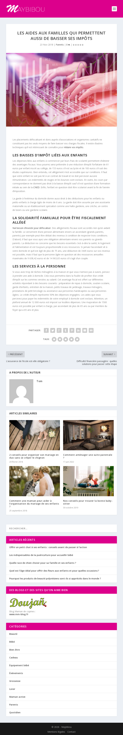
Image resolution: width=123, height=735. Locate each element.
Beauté (13, 633)
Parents (60, 44)
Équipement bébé (19, 665)
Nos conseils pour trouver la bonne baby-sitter (88, 502)
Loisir (12, 688)
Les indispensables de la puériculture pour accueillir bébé (41, 555)
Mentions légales (56, 731)
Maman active (17, 696)
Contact (71, 731)
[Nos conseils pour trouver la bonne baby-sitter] (88, 481)
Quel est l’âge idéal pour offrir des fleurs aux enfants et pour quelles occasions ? (54, 570)
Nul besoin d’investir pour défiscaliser (31, 228)
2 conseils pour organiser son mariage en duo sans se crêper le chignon (34, 456)
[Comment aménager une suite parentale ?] (88, 435)
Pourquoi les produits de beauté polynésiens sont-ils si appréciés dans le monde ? (55, 578)
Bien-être (14, 649)
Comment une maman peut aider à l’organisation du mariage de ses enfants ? (34, 503)
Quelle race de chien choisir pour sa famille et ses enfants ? (42, 562)
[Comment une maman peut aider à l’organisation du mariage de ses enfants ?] (34, 481)
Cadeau (13, 657)
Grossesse (14, 680)
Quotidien (14, 712)
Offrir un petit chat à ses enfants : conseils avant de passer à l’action (48, 547)
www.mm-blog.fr (18, 614)
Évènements (16, 673)
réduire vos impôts (73, 147)
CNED (36, 187)
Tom (39, 381)
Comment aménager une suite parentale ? (87, 456)
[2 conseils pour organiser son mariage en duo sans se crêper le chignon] (34, 435)
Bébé (12, 641)
